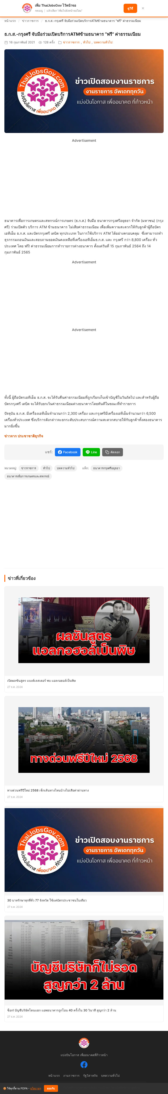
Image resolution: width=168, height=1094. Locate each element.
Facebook (70, 452)
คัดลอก (115, 452)
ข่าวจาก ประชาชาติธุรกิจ (23, 436)
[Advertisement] (84, 174)
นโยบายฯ (35, 1088)
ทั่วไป (86, 42)
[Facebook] (84, 1065)
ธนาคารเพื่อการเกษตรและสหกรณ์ (28, 476)
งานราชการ (71, 1075)
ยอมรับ (51, 1088)
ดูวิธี (130, 8)
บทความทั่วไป (103, 42)
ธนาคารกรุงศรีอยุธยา (106, 468)
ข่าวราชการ (30, 21)
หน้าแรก (10, 21)
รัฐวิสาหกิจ (90, 1075)
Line (94, 452)
